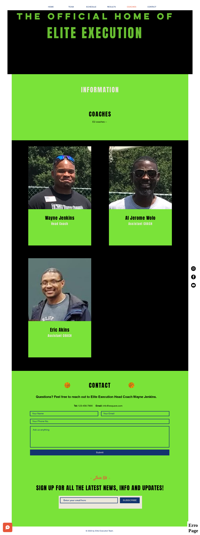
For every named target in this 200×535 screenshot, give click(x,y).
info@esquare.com (112, 405)
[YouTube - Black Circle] (193, 285)
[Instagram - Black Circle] (193, 268)
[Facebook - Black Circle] (193, 277)
